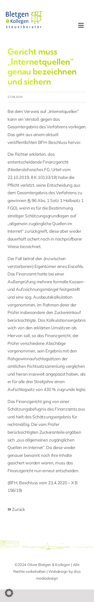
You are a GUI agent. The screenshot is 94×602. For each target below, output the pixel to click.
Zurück (18, 509)
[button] (9, 593)
